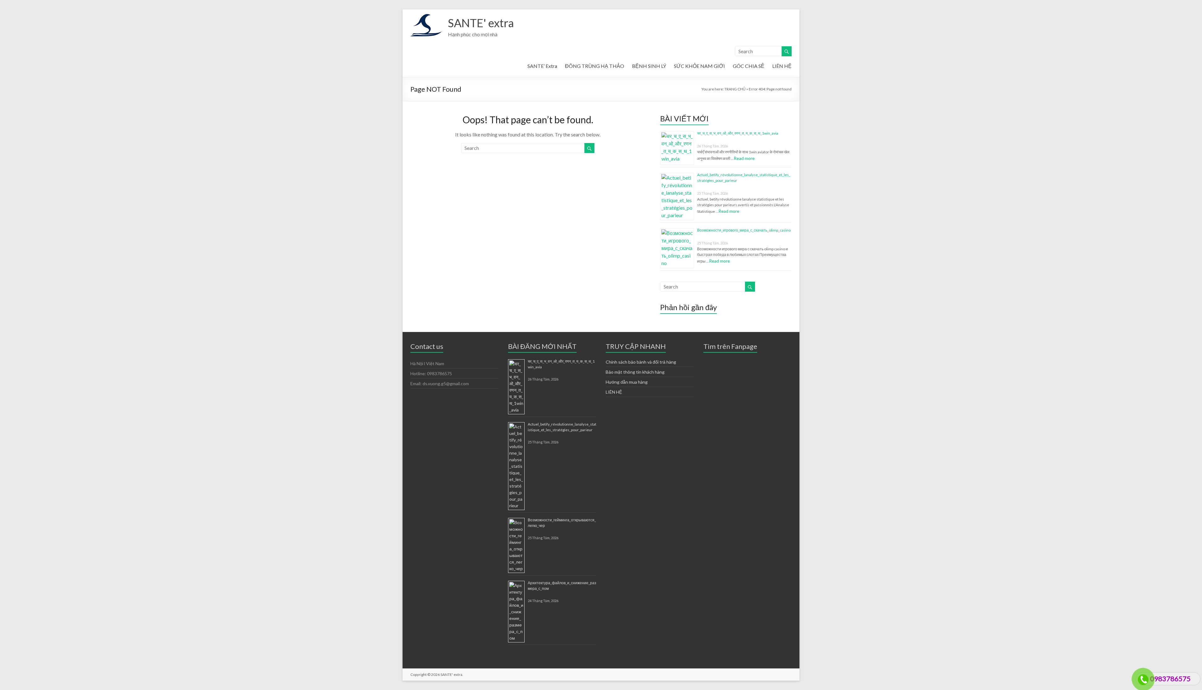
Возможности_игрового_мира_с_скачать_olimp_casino (744, 230)
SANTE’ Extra (542, 66)
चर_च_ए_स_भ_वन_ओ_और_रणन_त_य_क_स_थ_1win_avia (737, 133)
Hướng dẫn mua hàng (627, 382)
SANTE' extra (481, 23)
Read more (744, 158)
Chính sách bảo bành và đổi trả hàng (641, 362)
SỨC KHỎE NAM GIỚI (699, 66)
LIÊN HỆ (782, 66)
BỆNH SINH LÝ (649, 66)
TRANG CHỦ (735, 89)
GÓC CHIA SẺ (748, 66)
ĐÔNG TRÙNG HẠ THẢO (594, 66)
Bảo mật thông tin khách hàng (635, 372)
